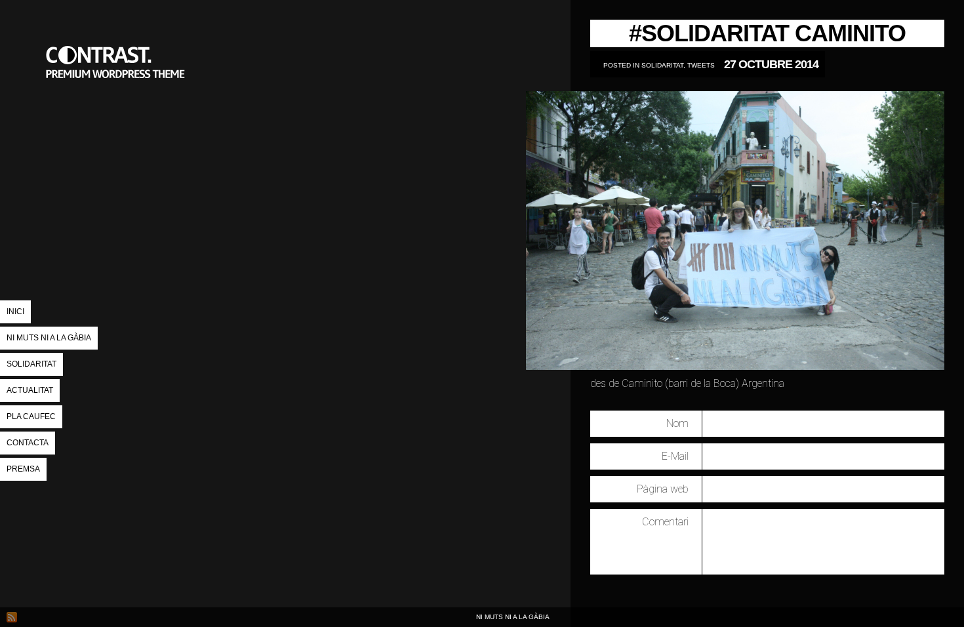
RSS (12, 617)
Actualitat (30, 390)
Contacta (28, 442)
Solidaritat (31, 364)
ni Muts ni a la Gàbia (49, 337)
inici (15, 311)
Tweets (701, 65)
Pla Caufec (31, 416)
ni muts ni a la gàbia (118, 128)
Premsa (23, 469)
